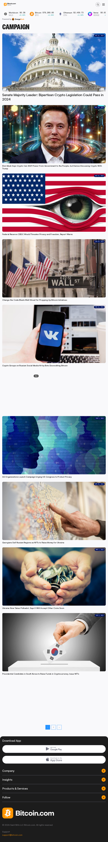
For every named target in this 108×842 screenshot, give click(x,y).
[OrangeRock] (18, 19)
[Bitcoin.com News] (9, 4)
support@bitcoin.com (12, 835)
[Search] (98, 4)
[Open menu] (103, 4)
